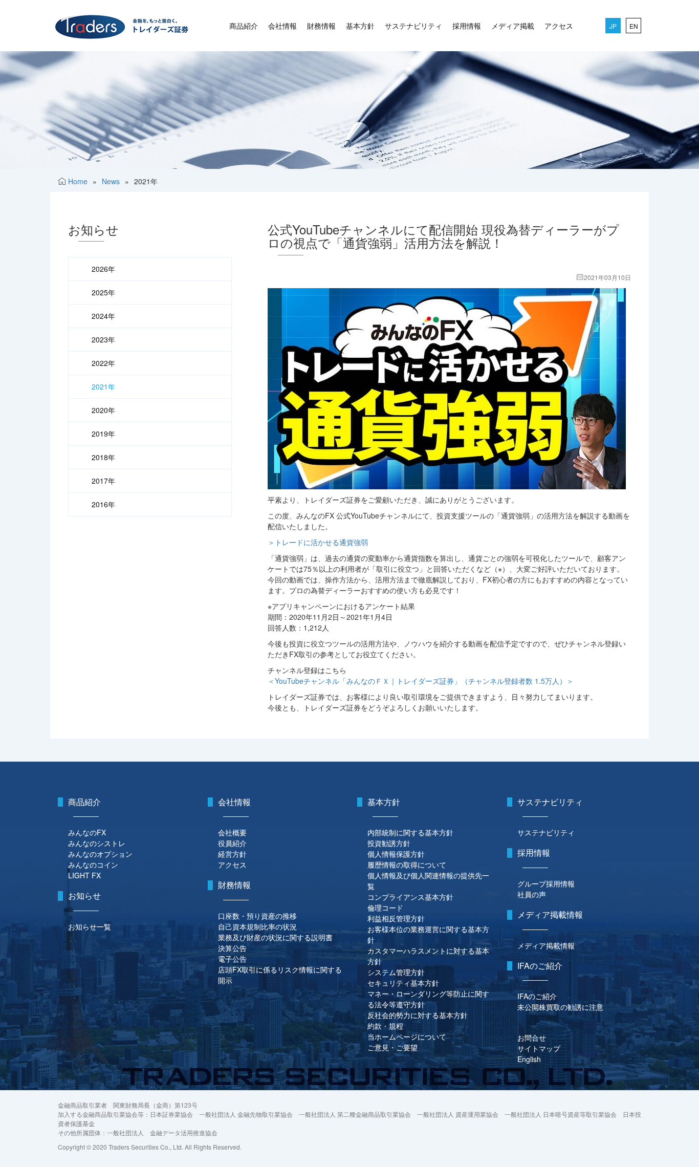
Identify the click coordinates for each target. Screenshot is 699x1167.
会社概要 (232, 832)
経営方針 (232, 854)
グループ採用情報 (546, 883)
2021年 (103, 386)
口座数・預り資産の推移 (257, 916)
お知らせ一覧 (89, 926)
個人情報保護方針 (396, 854)
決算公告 (232, 948)
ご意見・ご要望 (392, 1047)
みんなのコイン (93, 864)
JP (613, 25)
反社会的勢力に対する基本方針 (417, 1015)
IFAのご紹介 (537, 996)
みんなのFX (87, 832)
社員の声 (531, 894)
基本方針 (360, 25)
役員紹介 (232, 843)
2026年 (103, 269)
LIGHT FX (84, 875)
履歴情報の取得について (406, 864)
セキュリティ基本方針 (403, 983)
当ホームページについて (406, 1036)
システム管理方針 (396, 972)
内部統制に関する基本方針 (410, 832)
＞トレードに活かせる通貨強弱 (318, 542)
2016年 (103, 504)
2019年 (103, 433)
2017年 (103, 481)
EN (633, 25)
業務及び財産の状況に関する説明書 (275, 937)
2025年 (103, 292)
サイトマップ (538, 1048)
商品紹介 (243, 25)
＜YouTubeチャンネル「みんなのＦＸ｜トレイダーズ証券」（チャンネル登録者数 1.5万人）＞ (421, 681)
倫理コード (385, 907)
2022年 (103, 363)
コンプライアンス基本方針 (410, 897)
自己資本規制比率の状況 (257, 926)
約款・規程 (385, 1026)
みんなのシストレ (96, 843)
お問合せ (531, 1037)
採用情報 (466, 25)
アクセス (558, 25)
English (529, 1059)
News (111, 181)
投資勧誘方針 (388, 843)
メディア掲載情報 (546, 945)
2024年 (103, 316)
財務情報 (321, 25)
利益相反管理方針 (396, 918)
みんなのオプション (100, 854)
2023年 (103, 339)
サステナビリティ (413, 25)
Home (78, 181)
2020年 (103, 410)
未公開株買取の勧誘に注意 (560, 1007)
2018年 (103, 457)
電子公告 (232, 959)
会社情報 (282, 25)
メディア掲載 (512, 25)
